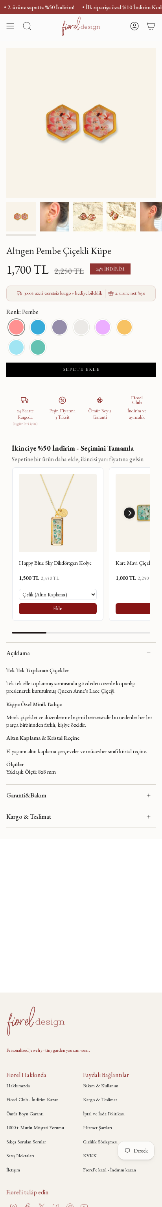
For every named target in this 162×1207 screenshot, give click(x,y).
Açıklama (18, 653)
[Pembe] (16, 327)
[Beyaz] (81, 327)
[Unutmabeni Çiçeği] (16, 347)
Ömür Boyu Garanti (25, 1113)
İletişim (13, 1169)
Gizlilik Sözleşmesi (100, 1141)
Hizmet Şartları (97, 1127)
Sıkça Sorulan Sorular (26, 1141)
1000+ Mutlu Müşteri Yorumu (35, 1127)
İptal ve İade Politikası (104, 1113)
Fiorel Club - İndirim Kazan (32, 1099)
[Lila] (60, 327)
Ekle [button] (57, 608)
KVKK (90, 1155)
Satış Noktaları (20, 1155)
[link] (58, 513)
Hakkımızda (18, 1085)
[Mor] (103, 327)
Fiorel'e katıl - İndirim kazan (109, 1169)
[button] (129, 513)
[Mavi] (38, 327)
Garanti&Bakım (26, 795)
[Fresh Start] (38, 347)
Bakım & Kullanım (100, 1085)
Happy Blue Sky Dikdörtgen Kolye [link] (55, 562)
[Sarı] (124, 327)
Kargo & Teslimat (28, 816)
